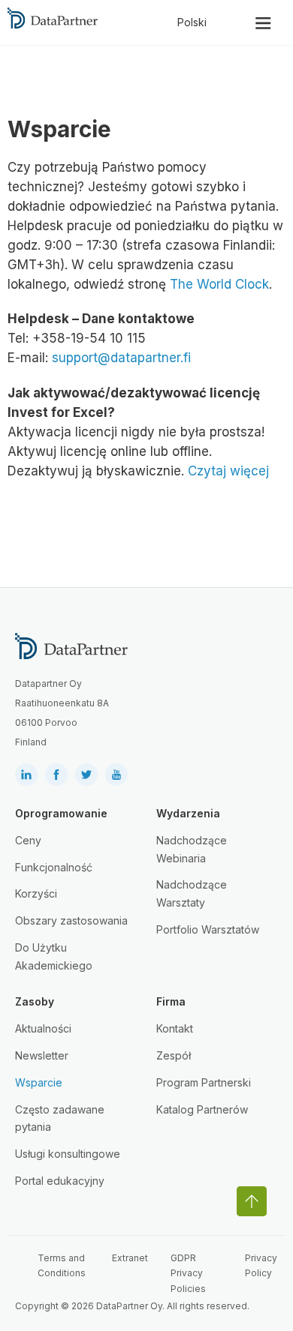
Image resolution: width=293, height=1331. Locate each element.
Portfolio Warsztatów (207, 929)
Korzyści (36, 893)
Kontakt (174, 1028)
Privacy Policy (261, 1265)
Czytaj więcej (228, 470)
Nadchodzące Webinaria (191, 849)
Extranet (130, 1258)
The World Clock (219, 284)
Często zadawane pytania (59, 1118)
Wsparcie (38, 1082)
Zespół (173, 1055)
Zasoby (34, 1001)
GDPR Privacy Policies (188, 1273)
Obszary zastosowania (71, 920)
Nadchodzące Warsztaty (191, 893)
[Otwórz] (263, 22)
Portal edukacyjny (59, 1180)
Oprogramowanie (61, 813)
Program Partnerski (203, 1082)
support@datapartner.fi (121, 357)
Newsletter (41, 1055)
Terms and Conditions (62, 1265)
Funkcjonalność (53, 867)
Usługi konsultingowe (67, 1153)
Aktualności (43, 1028)
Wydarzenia (188, 813)
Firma (171, 1001)
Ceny (28, 840)
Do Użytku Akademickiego (53, 956)
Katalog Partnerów (202, 1109)
